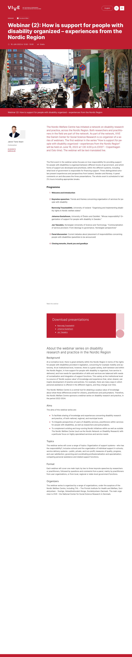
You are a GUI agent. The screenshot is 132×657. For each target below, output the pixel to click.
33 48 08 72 (12, 149)
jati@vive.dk (11, 151)
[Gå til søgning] (116, 8)
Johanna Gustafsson (65, 329)
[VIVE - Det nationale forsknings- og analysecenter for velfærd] (24, 8)
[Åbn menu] (122, 8)
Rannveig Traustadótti (65, 326)
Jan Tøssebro (62, 332)
